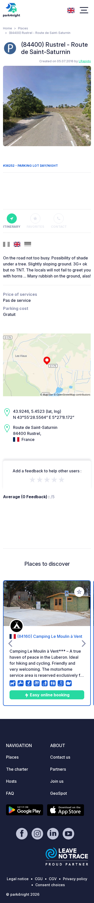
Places (23, 28)
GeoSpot (58, 793)
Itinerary (11, 227)
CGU (39, 879)
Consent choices (50, 885)
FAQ (10, 793)
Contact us (60, 757)
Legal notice (18, 879)
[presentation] (10, 106)
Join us (56, 781)
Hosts (11, 781)
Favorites (35, 227)
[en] (71, 10)
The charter (17, 769)
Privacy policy (75, 879)
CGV (53, 879)
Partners (58, 769)
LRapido (85, 61)
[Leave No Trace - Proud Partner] (67, 857)
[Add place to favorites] (79, 592)
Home (7, 28)
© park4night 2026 (22, 894)
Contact (59, 227)
